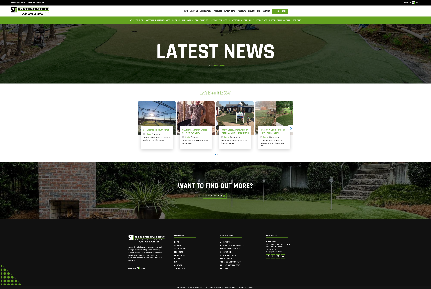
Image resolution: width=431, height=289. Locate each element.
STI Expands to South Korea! (156, 129)
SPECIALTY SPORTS (218, 21)
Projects (242, 11)
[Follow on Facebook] (268, 256)
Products (218, 11)
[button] (215, 154)
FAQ (258, 11)
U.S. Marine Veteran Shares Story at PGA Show (194, 131)
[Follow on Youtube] (283, 256)
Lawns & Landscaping (182, 21)
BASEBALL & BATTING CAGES (158, 21)
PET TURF (297, 21)
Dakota (148, 134)
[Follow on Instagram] (278, 256)
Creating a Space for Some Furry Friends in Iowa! (273, 131)
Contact (266, 11)
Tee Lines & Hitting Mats (255, 21)
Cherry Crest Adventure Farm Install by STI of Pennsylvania (235, 131)
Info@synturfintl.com (21, 2)
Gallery (251, 11)
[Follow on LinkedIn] (273, 256)
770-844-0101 (38, 2)
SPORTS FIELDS (201, 21)
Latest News (229, 11)
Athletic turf (136, 21)
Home (186, 11)
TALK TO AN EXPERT (213, 195)
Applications (205, 11)
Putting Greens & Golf (279, 21)
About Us (194, 11)
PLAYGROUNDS (235, 21)
